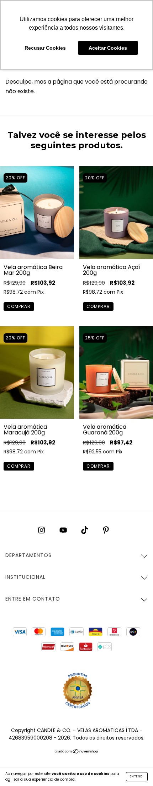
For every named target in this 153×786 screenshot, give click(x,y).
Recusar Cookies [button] (45, 48)
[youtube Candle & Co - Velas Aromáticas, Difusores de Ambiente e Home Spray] (64, 530)
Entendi (137, 776)
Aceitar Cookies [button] (108, 48)
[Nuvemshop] (76, 752)
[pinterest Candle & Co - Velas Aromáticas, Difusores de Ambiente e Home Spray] (106, 530)
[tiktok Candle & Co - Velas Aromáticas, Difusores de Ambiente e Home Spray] (85, 530)
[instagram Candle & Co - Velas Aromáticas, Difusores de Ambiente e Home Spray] (42, 530)
